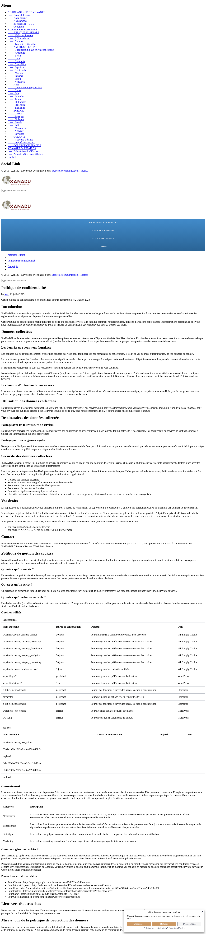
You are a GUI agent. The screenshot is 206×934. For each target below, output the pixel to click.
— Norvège (16, 131)
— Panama (15, 76)
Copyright (13, 266)
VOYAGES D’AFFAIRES (22, 148)
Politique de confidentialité (21, 260)
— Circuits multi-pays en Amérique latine (31, 49)
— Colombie (16, 61)
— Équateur (16, 67)
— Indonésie (16, 96)
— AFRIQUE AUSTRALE (23, 32)
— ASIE (13, 84)
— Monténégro (17, 128)
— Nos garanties (17, 20)
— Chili (14, 58)
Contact (12, 157)
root (7, 294)
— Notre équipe (17, 18)
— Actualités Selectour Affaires (25, 154)
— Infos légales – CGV (21, 23)
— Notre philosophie (20, 15)
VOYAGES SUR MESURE (22, 29)
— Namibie (15, 41)
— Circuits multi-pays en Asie (25, 87)
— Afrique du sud (19, 38)
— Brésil (14, 55)
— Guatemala (17, 70)
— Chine (14, 90)
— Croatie (15, 113)
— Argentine (16, 52)
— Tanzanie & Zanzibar (22, 44)
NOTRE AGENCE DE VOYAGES (26, 12)
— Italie (14, 125)
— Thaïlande (16, 107)
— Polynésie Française (21, 142)
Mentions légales (16, 254)
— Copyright (16, 26)
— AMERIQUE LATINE (22, 47)
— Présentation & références (23, 151)
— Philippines (17, 102)
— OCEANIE (16, 136)
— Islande (15, 122)
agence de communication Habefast (70, 170)
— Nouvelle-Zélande (20, 139)
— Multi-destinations (20, 35)
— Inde (13, 93)
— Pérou (14, 78)
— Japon (14, 99)
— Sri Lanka (16, 104)
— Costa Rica (17, 64)
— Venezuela (16, 81)
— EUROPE (16, 110)
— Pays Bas (16, 133)
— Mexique (16, 73)
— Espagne (15, 116)
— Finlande (16, 119)
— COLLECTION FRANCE (24, 145)
